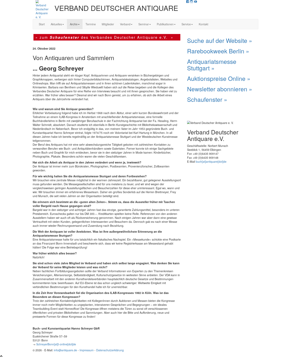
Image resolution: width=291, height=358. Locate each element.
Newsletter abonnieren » (219, 89)
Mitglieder (108, 24)
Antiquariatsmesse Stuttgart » (211, 64)
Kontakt (203, 24)
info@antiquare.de (65, 350)
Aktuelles (56, 24)
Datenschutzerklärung (110, 350)
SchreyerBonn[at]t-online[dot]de (56, 344)
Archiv (74, 24)
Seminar (143, 24)
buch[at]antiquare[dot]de (211, 161)
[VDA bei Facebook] (187, 2)
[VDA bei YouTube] (195, 2)
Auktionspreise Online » (218, 78)
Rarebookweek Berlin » (218, 51)
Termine (91, 24)
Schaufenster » (207, 99)
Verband (125, 24)
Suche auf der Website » (219, 40)
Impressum (87, 350)
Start (42, 24)
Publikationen (165, 24)
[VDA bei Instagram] (191, 2)
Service (186, 24)
